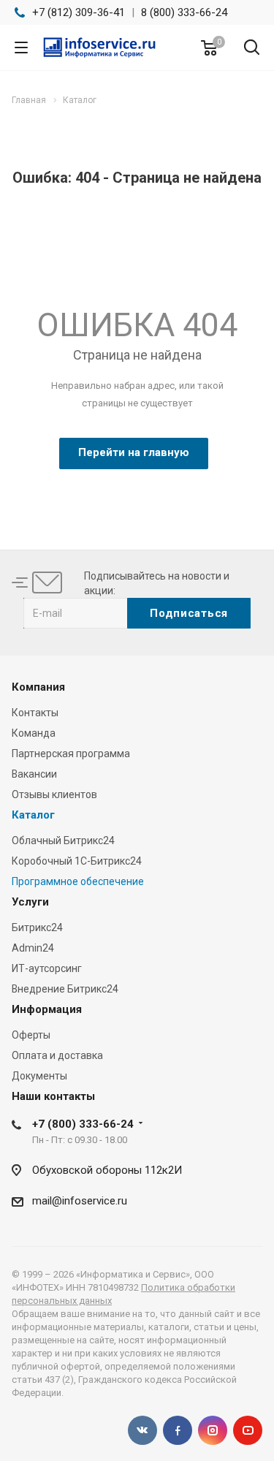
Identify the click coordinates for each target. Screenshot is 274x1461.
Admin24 (33, 948)
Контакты (35, 712)
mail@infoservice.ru (79, 1200)
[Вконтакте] (142, 1430)
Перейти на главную (133, 452)
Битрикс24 (37, 927)
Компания (38, 687)
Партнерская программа (71, 753)
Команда (34, 733)
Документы (39, 1076)
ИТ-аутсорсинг (47, 968)
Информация (47, 1009)
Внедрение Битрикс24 (65, 989)
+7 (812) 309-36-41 (78, 12)
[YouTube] (247, 1430)
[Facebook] (177, 1430)
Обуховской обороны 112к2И (107, 1170)
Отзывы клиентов (54, 794)
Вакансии (34, 774)
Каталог (33, 814)
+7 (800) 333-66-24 (83, 1124)
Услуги (30, 901)
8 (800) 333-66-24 (184, 12)
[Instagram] (212, 1430)
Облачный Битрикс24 (63, 840)
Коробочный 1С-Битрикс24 (77, 861)
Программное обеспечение (78, 881)
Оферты (31, 1035)
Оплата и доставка (57, 1055)
